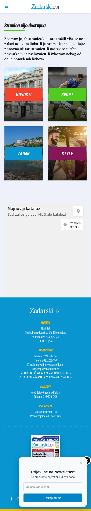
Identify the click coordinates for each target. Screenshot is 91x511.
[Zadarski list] (46, 7)
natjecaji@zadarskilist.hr (45, 369)
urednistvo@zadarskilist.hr (45, 392)
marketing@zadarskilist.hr (50, 364)
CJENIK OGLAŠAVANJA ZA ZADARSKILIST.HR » (45, 373)
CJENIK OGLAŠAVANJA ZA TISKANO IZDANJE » (45, 377)
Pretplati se (53, 498)
